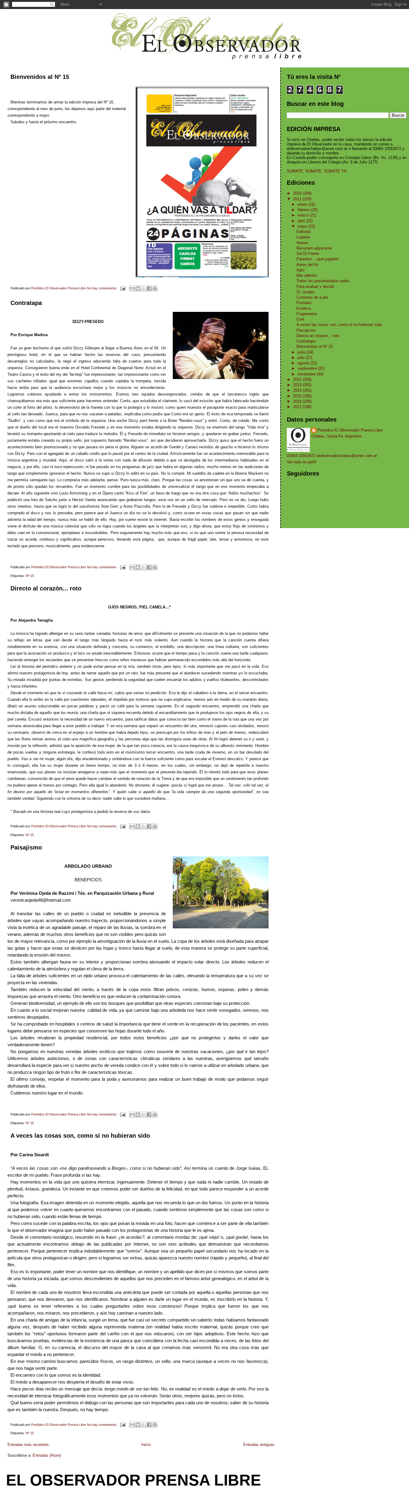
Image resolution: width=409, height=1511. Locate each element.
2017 (298, 407)
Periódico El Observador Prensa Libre (350, 430)
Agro (300, 270)
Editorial (303, 231)
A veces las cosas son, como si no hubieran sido (80, 1135)
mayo (303, 226)
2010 (298, 193)
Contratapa (26, 303)
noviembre (307, 374)
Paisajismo (26, 847)
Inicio (146, 1444)
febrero (304, 210)
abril (302, 221)
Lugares (303, 237)
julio (302, 357)
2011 (298, 199)
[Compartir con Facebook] (149, 288)
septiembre (308, 368)
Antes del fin (307, 264)
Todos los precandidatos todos (322, 281)
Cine (300, 319)
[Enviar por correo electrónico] (132, 288)
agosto (304, 363)
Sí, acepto (305, 292)
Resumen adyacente (314, 248)
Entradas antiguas (259, 1444)
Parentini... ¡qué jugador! (317, 259)
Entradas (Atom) (47, 1455)
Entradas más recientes (28, 1444)
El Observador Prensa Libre (133, 1480)
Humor (302, 242)
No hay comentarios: (102, 288)
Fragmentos (306, 314)
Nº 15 (30, 576)
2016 (298, 401)
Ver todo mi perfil (301, 462)
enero (303, 204)
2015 (298, 396)
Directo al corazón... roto (45, 588)
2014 (298, 390)
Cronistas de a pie (312, 297)
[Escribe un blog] (138, 288)
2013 (298, 385)
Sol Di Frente (307, 253)
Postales (304, 302)
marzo (304, 215)
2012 (298, 379)
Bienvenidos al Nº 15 (39, 76)
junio (302, 352)
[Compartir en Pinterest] (155, 288)
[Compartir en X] (143, 288)
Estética (303, 308)
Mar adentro (306, 275)
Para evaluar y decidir (315, 286)
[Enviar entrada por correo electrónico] (122, 288)
